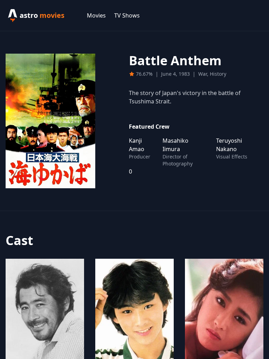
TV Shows (127, 15)
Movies (96, 15)
